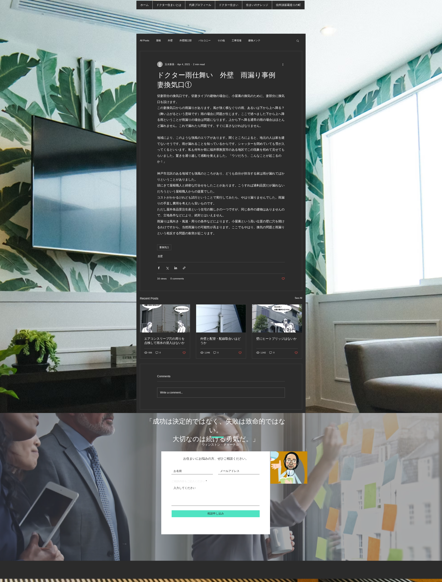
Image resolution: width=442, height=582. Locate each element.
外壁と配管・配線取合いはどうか (220, 341)
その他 (221, 40)
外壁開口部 (186, 40)
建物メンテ (254, 40)
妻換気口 (164, 247)
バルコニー (205, 40)
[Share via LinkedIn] (175, 268)
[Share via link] (184, 268)
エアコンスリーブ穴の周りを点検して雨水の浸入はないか (164, 341)
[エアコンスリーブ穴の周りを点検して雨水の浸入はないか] (165, 318)
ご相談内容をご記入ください (188, 481)
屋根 (158, 40)
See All (298, 298)
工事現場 (236, 40)
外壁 (170, 40)
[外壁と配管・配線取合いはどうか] (221, 318)
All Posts (144, 40)
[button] (297, 40)
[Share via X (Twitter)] (167, 268)
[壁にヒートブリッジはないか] (277, 318)
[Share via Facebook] (158, 268)
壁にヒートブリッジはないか (276, 338)
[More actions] (283, 64)
